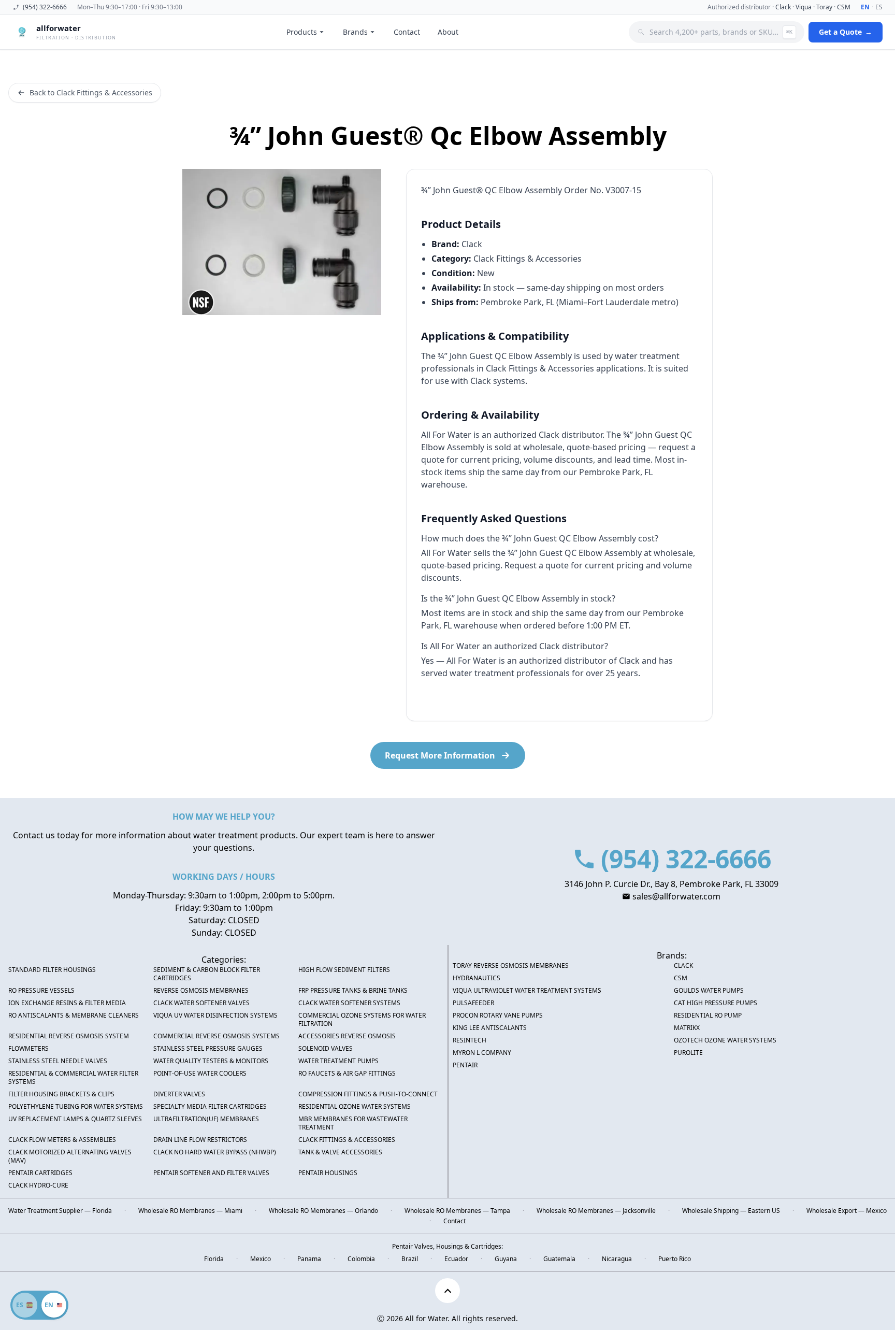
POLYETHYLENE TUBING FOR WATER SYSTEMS (75, 1107)
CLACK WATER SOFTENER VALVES (201, 1003)
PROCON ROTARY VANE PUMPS (498, 1015)
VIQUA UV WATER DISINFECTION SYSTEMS (215, 1015)
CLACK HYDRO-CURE (38, 1185)
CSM (843, 7)
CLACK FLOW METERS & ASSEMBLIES (62, 1140)
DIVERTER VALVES (179, 1094)
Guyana (506, 1259)
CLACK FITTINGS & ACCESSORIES (346, 1140)
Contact (407, 32)
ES (879, 7)
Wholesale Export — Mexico (846, 1211)
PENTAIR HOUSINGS (327, 1173)
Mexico (260, 1259)
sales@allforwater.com (676, 896)
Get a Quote (845, 32)
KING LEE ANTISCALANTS (490, 1028)
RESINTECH (469, 1040)
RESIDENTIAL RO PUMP (708, 1015)
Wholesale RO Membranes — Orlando (323, 1211)
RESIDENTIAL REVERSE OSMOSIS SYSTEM (68, 1036)
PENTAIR (465, 1065)
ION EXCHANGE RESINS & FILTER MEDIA (67, 1003)
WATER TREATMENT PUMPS (338, 1061)
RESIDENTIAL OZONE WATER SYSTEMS (354, 1107)
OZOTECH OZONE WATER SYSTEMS (725, 1040)
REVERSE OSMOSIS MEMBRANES (201, 990)
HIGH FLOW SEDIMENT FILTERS (344, 970)
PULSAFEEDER (473, 1003)
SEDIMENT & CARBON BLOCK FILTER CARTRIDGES (206, 974)
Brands (355, 32)
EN (865, 7)
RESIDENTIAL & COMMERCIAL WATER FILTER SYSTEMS (73, 1077)
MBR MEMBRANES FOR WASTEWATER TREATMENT (353, 1123)
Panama (309, 1259)
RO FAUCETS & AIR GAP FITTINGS (347, 1073)
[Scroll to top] (447, 1290)
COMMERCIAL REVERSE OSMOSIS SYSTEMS (216, 1036)
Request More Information (440, 755)
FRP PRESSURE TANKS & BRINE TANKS (353, 990)
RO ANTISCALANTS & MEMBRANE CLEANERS (73, 1015)
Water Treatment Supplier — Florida (60, 1211)
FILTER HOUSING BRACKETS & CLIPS (61, 1094)
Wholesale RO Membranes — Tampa (457, 1211)
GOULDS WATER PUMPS (709, 990)
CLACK (683, 966)
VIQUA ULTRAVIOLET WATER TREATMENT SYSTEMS (527, 990)
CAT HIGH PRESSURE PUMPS (715, 1003)
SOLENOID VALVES (325, 1049)
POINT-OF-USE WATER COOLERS (200, 1073)
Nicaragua (617, 1259)
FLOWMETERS (28, 1049)
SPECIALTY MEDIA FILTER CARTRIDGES (210, 1107)
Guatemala (559, 1259)
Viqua (804, 7)
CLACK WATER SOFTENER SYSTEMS (349, 1003)
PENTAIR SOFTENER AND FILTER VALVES (211, 1173)
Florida (214, 1259)
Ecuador (456, 1259)
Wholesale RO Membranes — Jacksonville (596, 1211)
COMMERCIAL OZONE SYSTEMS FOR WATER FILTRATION (362, 1019)
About (448, 32)
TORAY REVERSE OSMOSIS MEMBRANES (511, 966)
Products (301, 32)
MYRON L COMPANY (482, 1053)
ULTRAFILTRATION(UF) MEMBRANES (206, 1119)
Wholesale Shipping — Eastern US (731, 1211)
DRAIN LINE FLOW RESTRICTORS (200, 1140)
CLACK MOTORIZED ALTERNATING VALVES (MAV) (70, 1156)
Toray (824, 7)
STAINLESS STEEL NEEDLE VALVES (57, 1061)
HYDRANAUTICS (476, 978)
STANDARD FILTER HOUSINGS (52, 970)
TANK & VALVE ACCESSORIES (340, 1152)
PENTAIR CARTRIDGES (40, 1173)
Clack (783, 7)
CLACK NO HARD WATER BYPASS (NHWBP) (214, 1152)
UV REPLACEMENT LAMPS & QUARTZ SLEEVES (75, 1119)
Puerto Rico (674, 1259)
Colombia (361, 1259)
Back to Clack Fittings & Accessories (91, 92)
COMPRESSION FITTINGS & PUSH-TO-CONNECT (368, 1094)
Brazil (409, 1259)
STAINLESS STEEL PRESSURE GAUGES (208, 1049)
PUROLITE (688, 1053)
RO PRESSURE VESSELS (41, 990)
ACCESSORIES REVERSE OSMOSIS (347, 1036)
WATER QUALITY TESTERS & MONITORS (210, 1061)
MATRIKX (687, 1028)
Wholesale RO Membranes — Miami (190, 1211)
